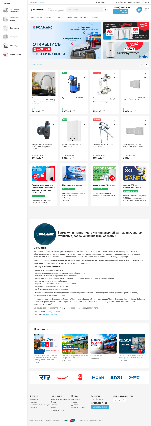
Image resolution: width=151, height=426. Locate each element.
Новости (54, 405)
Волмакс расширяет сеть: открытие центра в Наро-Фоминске (75, 357)
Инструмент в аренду (72, 185)
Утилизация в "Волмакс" (104, 185)
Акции (32, 17)
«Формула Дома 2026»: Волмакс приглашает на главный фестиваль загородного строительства (46, 358)
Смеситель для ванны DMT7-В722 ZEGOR (103, 145)
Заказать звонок (123, 11)
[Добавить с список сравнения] (53, 73)
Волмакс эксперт (50, 314)
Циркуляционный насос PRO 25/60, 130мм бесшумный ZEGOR (42, 146)
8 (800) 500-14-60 (122, 7)
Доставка (75, 405)
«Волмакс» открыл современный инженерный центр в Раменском (131, 357)
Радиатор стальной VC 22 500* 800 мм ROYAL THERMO (134, 99)
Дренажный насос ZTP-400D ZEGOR (72, 99)
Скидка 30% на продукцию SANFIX (132, 186)
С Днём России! (96, 356)
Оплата (74, 402)
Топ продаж (37, 64)
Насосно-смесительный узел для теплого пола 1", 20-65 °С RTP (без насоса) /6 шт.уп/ (104, 100)
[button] (87, 53)
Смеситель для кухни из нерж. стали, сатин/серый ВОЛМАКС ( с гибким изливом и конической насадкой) (43, 101)
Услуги (39, 17)
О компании (34, 399)
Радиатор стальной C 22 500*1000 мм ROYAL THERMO (133, 145)
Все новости (51, 330)
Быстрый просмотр (44, 84)
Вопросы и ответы (81, 17)
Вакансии (33, 402)
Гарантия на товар (78, 408)
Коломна (41, 2)
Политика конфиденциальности (91, 420)
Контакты (94, 17)
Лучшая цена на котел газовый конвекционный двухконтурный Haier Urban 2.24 (43, 189)
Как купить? (67, 17)
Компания (48, 17)
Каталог (6, 3)
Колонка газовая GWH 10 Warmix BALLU (71, 145)
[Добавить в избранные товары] (53, 77)
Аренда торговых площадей (40, 405)
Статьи (57, 17)
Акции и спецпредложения (60, 399)
